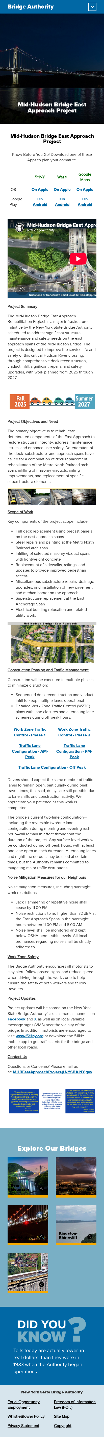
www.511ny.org (29, 1035)
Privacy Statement (23, 1425)
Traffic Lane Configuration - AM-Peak (30, 751)
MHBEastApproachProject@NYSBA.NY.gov (52, 1072)
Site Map (61, 1416)
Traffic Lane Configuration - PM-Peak (74, 751)
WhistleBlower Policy (26, 1416)
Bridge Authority (31, 7)
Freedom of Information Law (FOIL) (75, 1404)
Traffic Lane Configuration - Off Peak (52, 767)
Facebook (16, 1019)
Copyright (62, 1425)
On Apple (40, 189)
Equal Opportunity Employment (24, 1404)
